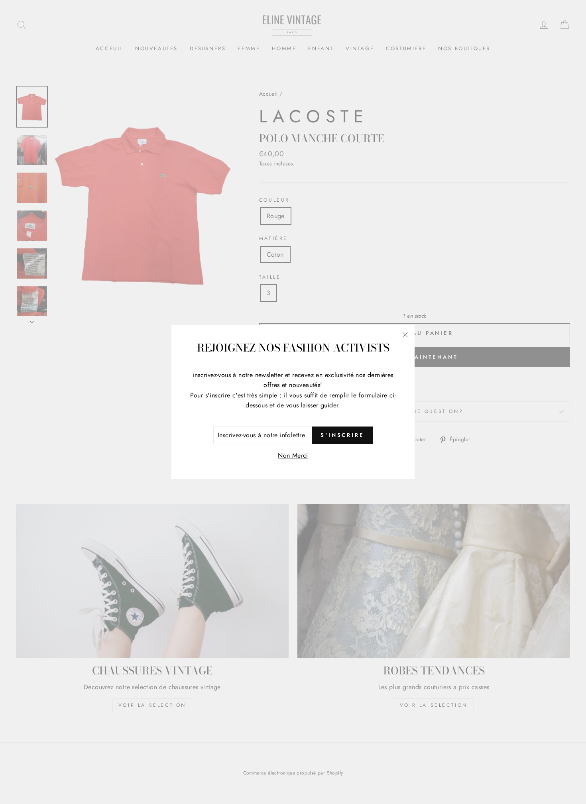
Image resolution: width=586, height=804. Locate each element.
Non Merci (293, 455)
